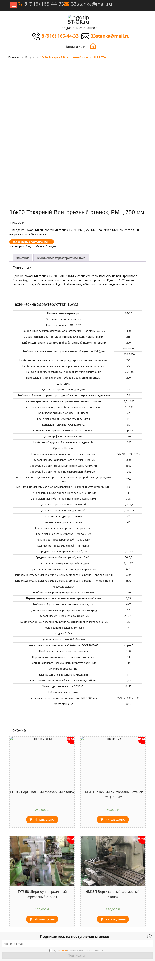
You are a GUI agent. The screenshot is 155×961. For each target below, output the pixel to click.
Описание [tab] (22, 258)
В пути (29, 57)
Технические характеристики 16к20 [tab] (61, 258)
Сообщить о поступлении (31, 242)
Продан (51, 246)
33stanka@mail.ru (91, 3)
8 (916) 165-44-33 (44, 3)
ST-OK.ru (78, 21)
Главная (14, 57)
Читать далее (45, 819)
